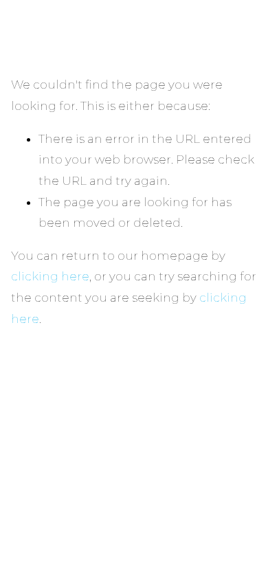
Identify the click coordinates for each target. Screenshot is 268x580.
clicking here (50, 276)
